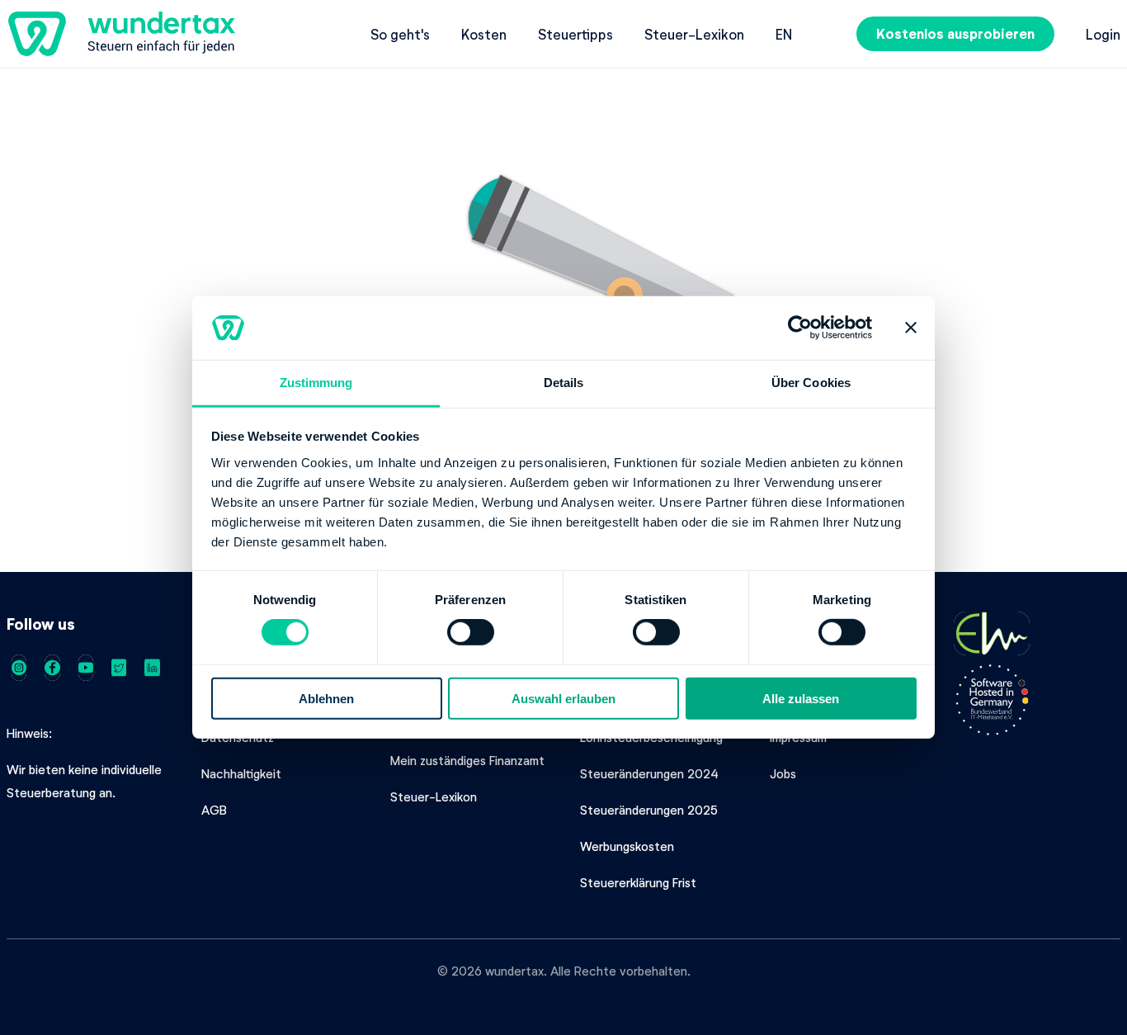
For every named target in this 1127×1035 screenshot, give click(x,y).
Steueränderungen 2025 (649, 809)
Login (1103, 34)
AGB (214, 809)
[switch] (470, 632)
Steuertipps (575, 34)
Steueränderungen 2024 (649, 773)
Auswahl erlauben (563, 698)
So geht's (400, 34)
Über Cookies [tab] (811, 383)
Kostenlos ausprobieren (955, 33)
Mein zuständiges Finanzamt (467, 760)
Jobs (783, 773)
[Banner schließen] (911, 327)
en (784, 34)
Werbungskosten (627, 846)
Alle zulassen (800, 698)
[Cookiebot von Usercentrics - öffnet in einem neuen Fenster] (800, 327)
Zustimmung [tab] (316, 383)
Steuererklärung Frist (638, 882)
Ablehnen (326, 698)
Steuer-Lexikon (694, 34)
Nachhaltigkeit (241, 773)
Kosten (484, 34)
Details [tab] (564, 383)
